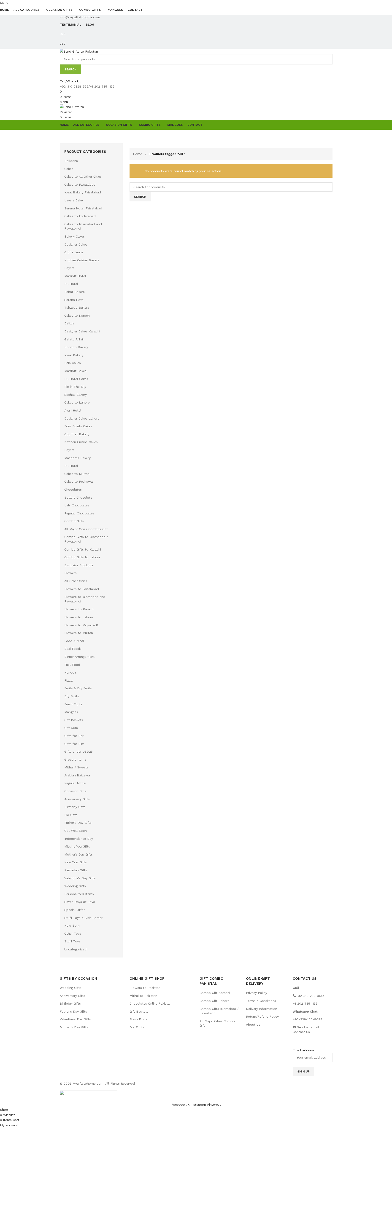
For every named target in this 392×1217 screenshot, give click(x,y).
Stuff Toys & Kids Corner (83, 918)
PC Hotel (71, 284)
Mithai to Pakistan (143, 996)
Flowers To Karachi (79, 609)
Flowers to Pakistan (145, 988)
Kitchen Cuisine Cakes (81, 442)
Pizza (68, 680)
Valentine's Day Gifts (80, 878)
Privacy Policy (256, 993)
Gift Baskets (73, 720)
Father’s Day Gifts (73, 1011)
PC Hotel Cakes (76, 379)
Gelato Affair (74, 339)
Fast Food (72, 664)
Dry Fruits (71, 696)
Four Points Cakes (78, 426)
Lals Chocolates (76, 505)
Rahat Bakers (74, 292)
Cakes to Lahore (77, 402)
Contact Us (301, 1032)
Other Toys (72, 933)
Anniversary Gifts (77, 799)
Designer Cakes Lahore (81, 418)
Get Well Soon (75, 830)
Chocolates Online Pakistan (150, 1003)
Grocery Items (75, 759)
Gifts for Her (74, 736)
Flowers (70, 573)
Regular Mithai (75, 783)
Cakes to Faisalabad (79, 184)
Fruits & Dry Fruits (78, 688)
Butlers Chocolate (78, 497)
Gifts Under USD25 (78, 751)
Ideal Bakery (73, 355)
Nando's (70, 672)
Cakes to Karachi (77, 315)
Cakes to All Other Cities (83, 176)
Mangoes (71, 712)
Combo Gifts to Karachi (82, 549)
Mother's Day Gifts (78, 854)
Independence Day (78, 838)
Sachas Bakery (75, 394)
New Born (72, 925)
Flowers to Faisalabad (81, 589)
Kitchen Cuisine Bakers (81, 260)
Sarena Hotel (74, 300)
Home (138, 154)
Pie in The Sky (75, 386)
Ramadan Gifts (75, 870)
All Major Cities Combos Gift (86, 529)
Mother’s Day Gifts (74, 1027)
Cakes (68, 169)
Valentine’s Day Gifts (75, 1019)
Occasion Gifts (75, 791)
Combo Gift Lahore (214, 1001)
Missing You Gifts (77, 846)
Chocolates (73, 489)
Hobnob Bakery (76, 347)
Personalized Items (79, 894)
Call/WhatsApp (71, 81)
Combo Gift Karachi (215, 993)
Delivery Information (261, 1009)
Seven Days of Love (79, 902)
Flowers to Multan (78, 633)
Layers (69, 268)
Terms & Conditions (261, 1001)
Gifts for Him (74, 744)
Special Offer (74, 910)
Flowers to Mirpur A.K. (81, 625)
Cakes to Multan (76, 474)
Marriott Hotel (75, 276)
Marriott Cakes (75, 371)
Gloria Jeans (73, 252)
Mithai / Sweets (76, 767)
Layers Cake (73, 200)
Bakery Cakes (74, 236)
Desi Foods (72, 648)
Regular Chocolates (79, 513)
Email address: (304, 1050)
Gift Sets (71, 728)
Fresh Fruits (73, 704)
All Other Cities (75, 581)
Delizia (69, 323)
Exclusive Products (78, 565)
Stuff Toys (72, 941)
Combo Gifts (74, 521)
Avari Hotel (72, 410)
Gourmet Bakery (76, 434)
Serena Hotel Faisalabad (83, 208)
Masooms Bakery (77, 458)
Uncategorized (75, 949)
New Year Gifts (75, 862)
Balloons (71, 161)
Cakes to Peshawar (79, 481)
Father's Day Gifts (78, 822)
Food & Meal (74, 641)
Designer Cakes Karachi (82, 331)
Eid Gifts (70, 815)
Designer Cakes (75, 244)
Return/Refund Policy (262, 1016)
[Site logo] (79, 51)
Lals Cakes (72, 363)
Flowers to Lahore (78, 617)
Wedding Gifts (75, 886)
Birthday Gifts (74, 807)
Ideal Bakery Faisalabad (82, 192)
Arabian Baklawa (77, 775)
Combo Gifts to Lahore (82, 557)
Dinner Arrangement (79, 656)
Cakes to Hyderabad (80, 216)
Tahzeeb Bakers (76, 307)
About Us (253, 1024)
